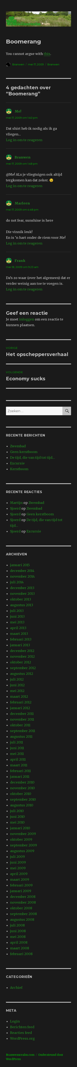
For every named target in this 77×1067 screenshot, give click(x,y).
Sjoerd (15, 508)
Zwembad (18, 446)
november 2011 (22, 719)
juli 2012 (17, 679)
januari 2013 (20, 645)
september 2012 (23, 668)
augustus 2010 (21, 805)
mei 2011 (17, 754)
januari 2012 (20, 708)
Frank (20, 261)
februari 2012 (20, 702)
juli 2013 (17, 611)
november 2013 (22, 594)
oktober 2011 (20, 725)
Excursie (17, 463)
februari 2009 (21, 885)
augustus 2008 (22, 919)
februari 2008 (21, 954)
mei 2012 (17, 691)
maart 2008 (19, 948)
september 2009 (23, 845)
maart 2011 (18, 765)
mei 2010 (17, 822)
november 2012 (22, 656)
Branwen (18, 64)
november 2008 (23, 902)
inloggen (26, 319)
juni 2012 (17, 685)
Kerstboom (19, 469)
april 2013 (18, 628)
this (47, 54)
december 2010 (22, 782)
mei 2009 (18, 868)
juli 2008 (17, 925)
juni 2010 (17, 817)
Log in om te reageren (24, 140)
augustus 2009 (22, 851)
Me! (18, 111)
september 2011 (22, 731)
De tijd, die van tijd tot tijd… (32, 457)
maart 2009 (19, 879)
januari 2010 (20, 828)
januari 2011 (19, 777)
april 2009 (19, 874)
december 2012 (22, 651)
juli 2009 (17, 857)
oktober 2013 (20, 599)
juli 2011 (16, 742)
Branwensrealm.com (20, 1055)
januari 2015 (20, 565)
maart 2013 (19, 634)
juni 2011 (17, 748)
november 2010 (22, 788)
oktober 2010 (20, 794)
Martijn (16, 503)
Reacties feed (21, 1033)
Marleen (22, 203)
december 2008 (23, 897)
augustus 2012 (21, 674)
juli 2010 (17, 811)
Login (15, 1021)
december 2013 (22, 588)
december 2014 (22, 571)
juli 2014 (17, 582)
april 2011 (18, 759)
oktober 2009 (21, 839)
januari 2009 (20, 891)
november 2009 (23, 834)
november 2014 (22, 576)
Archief (16, 988)
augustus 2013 (21, 605)
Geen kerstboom (23, 452)
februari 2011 (20, 771)
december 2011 (22, 714)
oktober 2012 (20, 662)
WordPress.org (22, 1038)
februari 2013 (20, 639)
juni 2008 (18, 931)
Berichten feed (22, 1027)
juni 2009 (18, 862)
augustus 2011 (21, 736)
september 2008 (23, 914)
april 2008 (19, 942)
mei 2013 (17, 622)
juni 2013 (17, 616)
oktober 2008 (21, 908)
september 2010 (23, 799)
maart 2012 (19, 696)
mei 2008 (18, 937)
